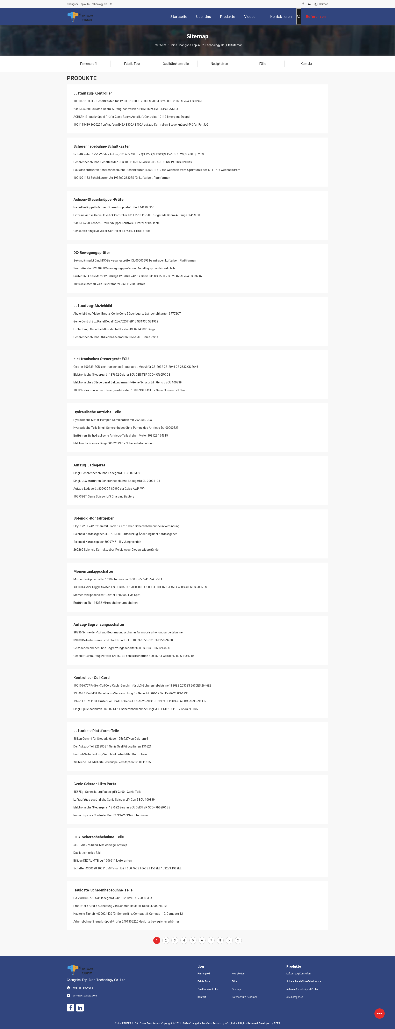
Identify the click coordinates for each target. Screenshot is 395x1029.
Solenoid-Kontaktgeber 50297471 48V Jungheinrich (107, 541)
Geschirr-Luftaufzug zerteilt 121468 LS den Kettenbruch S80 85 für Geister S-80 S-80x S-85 (133, 656)
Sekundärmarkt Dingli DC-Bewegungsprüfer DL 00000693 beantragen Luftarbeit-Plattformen (134, 260)
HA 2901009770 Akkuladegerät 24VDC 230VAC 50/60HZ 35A (112, 898)
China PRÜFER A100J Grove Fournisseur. (138, 1023)
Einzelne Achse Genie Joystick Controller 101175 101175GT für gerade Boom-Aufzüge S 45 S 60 (136, 215)
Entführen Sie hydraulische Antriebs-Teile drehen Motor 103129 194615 (120, 435)
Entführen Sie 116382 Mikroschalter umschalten (105, 602)
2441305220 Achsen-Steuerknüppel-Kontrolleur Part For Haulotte (116, 223)
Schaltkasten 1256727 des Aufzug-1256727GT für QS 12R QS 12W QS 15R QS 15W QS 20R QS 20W (138, 154)
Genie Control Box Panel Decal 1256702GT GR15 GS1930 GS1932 (115, 321)
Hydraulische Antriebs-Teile (97, 412)
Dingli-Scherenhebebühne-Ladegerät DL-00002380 (106, 473)
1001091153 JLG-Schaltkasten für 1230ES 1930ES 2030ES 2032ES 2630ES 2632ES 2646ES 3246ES (138, 101)
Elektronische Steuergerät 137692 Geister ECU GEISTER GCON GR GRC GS (121, 374)
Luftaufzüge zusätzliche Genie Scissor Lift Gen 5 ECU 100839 (114, 799)
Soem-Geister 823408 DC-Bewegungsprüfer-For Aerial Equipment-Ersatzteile (124, 268)
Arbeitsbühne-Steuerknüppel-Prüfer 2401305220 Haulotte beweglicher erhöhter (126, 921)
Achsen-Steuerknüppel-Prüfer (99, 199)
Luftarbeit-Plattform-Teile (96, 731)
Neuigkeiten (238, 973)
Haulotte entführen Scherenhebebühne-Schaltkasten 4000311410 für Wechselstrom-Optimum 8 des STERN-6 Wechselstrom (156, 170)
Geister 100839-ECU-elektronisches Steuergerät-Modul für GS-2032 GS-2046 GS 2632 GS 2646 (135, 366)
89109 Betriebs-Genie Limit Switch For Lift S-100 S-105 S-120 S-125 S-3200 (123, 640)
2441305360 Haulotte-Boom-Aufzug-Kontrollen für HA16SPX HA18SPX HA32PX (125, 109)
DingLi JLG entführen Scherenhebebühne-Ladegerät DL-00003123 (116, 480)
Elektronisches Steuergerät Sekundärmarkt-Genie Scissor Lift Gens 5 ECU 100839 (127, 382)
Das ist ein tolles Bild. (87, 852)
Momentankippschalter (93, 571)
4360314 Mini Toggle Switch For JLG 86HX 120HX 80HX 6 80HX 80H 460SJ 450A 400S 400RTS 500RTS (140, 587)
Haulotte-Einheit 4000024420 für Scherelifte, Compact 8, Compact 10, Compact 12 (128, 913)
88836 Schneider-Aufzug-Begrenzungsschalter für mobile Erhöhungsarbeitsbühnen (128, 632)
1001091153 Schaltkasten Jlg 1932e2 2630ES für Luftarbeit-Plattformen (121, 177)
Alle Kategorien (294, 997)
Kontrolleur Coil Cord (91, 677)
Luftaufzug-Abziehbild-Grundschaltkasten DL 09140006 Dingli (114, 329)
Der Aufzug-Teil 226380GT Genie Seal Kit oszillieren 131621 (112, 746)
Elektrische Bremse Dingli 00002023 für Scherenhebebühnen (113, 443)
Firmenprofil (204, 973)
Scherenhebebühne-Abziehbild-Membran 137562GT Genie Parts (115, 337)
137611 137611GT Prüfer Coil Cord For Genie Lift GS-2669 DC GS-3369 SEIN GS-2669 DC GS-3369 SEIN (139, 701)
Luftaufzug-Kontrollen (93, 93)
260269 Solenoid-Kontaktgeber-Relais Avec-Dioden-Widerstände (116, 549)
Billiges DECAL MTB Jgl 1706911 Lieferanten (102, 860)
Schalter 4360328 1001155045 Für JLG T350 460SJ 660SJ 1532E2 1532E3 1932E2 (127, 868)
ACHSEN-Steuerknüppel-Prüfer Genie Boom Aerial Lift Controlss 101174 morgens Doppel (131, 116)
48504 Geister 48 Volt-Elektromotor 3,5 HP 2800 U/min (109, 284)
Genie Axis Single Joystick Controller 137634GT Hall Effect (111, 230)
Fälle (234, 981)
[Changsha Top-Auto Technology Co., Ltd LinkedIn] (309, 4)
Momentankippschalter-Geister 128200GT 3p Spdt (107, 595)
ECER (277, 1023)
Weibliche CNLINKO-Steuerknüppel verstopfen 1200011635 (112, 762)
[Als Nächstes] (229, 940)
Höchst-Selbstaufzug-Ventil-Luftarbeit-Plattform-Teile (110, 754)
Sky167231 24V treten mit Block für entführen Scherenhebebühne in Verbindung (126, 526)
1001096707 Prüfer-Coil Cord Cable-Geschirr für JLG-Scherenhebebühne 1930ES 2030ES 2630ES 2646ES (142, 685)
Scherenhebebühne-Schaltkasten (101, 146)
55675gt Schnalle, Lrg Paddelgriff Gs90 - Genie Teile (107, 791)
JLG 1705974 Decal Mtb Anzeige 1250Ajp (100, 845)
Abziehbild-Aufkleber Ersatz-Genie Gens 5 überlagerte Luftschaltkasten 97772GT (127, 313)
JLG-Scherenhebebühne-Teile (98, 837)
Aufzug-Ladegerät (89, 465)
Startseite (159, 45)
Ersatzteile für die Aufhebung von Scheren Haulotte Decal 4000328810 (120, 906)
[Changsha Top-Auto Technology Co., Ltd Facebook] (303, 4)
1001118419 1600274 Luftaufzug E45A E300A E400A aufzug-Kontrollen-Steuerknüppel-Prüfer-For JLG (140, 124)
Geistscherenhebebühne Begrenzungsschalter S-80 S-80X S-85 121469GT (122, 648)
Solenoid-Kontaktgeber (93, 518)
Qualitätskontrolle (208, 989)
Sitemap (236, 989)
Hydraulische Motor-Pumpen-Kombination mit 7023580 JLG (112, 420)
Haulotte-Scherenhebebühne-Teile (102, 890)
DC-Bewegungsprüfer (91, 252)
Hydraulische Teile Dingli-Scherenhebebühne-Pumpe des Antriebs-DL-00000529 (126, 427)
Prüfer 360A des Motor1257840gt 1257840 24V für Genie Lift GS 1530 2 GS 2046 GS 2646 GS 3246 (137, 276)
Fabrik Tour (204, 981)
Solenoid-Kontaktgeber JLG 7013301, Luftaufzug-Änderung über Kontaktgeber (125, 534)
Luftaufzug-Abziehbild (92, 306)
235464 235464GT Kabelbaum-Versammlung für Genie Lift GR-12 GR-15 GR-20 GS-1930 (130, 693)
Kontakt (202, 997)
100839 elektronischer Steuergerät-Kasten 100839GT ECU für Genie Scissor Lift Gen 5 (130, 390)
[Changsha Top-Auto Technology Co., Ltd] (80, 16)
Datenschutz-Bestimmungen (245, 997)
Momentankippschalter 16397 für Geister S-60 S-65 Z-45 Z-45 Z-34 (117, 579)
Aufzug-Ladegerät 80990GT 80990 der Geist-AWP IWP (109, 488)
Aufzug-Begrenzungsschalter (98, 624)
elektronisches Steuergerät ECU (101, 359)
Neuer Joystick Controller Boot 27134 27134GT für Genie (110, 815)
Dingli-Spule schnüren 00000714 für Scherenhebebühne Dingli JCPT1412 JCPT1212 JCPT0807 (135, 709)
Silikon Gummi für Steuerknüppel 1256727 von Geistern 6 (110, 738)
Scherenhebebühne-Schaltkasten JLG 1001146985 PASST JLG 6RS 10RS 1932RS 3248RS (132, 162)
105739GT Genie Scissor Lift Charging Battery (103, 496)
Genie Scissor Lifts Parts (94, 784)
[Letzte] (238, 940)
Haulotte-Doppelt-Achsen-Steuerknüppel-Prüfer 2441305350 (113, 207)
